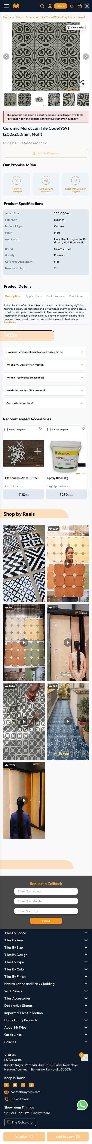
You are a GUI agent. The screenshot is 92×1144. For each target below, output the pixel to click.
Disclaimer (76, 296)
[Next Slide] (86, 56)
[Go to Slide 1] (10, 99)
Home (7, 17)
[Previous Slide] (6, 56)
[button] (46, 56)
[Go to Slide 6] (84, 99)
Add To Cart (65, 1137)
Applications (33, 296)
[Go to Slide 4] (54, 99)
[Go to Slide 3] (39, 99)
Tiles (18, 17)
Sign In (61, 5)
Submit (46, 920)
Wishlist (21, 1137)
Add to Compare (17, 429)
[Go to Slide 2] (24, 99)
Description (12, 296)
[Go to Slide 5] (69, 99)
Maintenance (55, 296)
